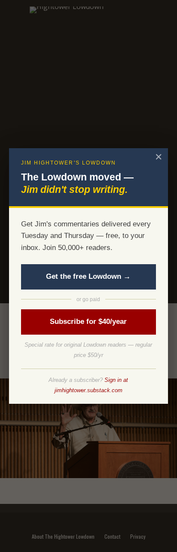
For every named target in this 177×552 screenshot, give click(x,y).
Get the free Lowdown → (88, 276)
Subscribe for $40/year (88, 321)
